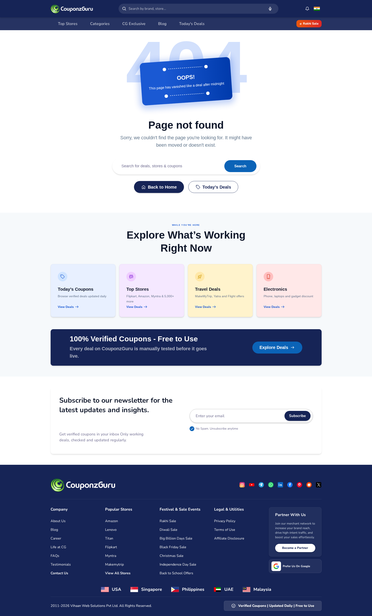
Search (240, 166)
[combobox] (196, 8)
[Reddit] (309, 485)
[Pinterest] (299, 485)
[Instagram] (242, 485)
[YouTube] (252, 485)
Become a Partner (295, 548)
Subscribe (297, 415)
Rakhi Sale (311, 24)
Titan (109, 538)
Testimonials (61, 564)
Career (56, 538)
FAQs (55, 555)
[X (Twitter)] (319, 485)
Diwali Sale (168, 529)
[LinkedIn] (280, 485)
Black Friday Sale (173, 547)
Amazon (111, 521)
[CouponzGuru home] (72, 8)
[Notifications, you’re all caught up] (307, 8)
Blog (54, 529)
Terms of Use (224, 529)
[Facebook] (290, 485)
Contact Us (59, 573)
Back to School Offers (176, 573)
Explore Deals (274, 347)
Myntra (110, 555)
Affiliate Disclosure (229, 538)
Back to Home (162, 187)
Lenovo (111, 529)
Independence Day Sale (178, 564)
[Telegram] (261, 485)
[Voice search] (270, 8)
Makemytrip (114, 564)
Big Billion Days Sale (176, 538)
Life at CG (58, 547)
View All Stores (118, 573)
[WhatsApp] (271, 485)
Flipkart (111, 547)
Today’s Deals (216, 187)
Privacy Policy (224, 521)
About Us (58, 521)
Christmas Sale (172, 555)
